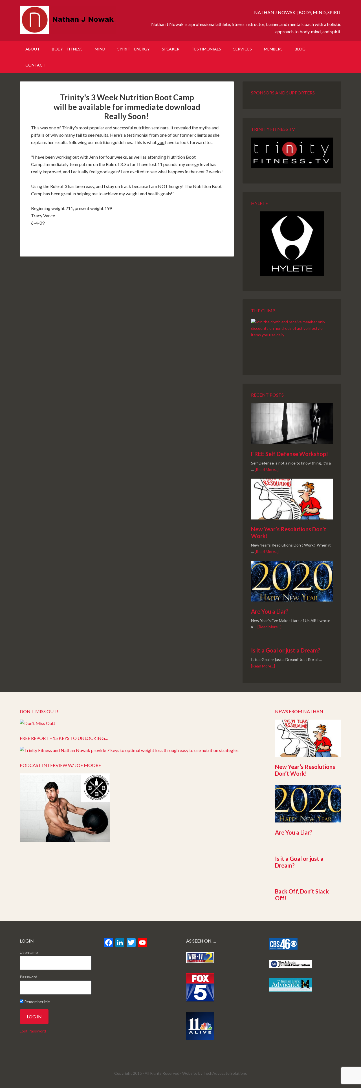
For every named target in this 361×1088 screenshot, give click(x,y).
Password (28, 976)
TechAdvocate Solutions (225, 1073)
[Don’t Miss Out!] (37, 723)
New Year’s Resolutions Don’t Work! (305, 770)
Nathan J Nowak (68, 20)
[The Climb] (292, 339)
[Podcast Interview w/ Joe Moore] (65, 840)
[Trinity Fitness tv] (292, 153)
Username (29, 952)
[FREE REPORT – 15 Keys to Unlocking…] (129, 750)
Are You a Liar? (270, 611)
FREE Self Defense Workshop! (289, 453)
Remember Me (36, 1001)
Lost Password (33, 1031)
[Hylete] (292, 243)
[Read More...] (267, 469)
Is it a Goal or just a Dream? (285, 650)
